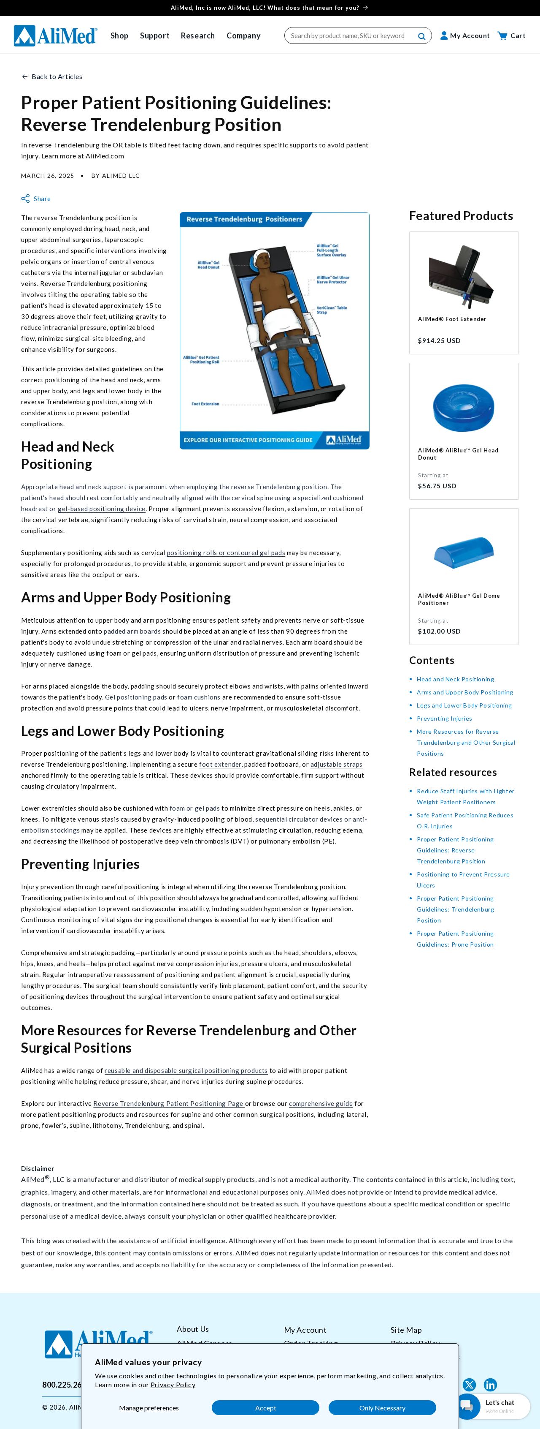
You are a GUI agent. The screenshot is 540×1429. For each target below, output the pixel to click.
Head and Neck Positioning (455, 679)
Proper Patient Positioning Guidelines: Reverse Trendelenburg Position (455, 850)
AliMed (80, 1407)
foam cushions (199, 697)
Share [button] (42, 198)
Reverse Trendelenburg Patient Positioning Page (169, 1103)
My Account (305, 1329)
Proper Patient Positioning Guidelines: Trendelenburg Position (455, 909)
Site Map (406, 1329)
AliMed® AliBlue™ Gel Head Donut (458, 454)
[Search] (422, 36)
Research (198, 35)
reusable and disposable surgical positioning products (186, 1070)
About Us (193, 1329)
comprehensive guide (321, 1103)
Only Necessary (382, 1408)
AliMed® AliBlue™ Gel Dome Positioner (459, 599)
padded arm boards (132, 631)
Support (155, 35)
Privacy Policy (173, 1384)
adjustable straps (336, 764)
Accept (265, 1408)
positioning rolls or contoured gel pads (226, 552)
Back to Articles (57, 76)
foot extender (220, 764)
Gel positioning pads (136, 697)
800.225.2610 (66, 1384)
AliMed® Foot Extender (452, 319)
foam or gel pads (195, 808)
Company (244, 35)
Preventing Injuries (444, 718)
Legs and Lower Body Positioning (464, 705)
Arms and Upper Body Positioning (465, 692)
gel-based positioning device (102, 508)
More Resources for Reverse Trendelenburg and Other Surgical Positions (466, 742)
